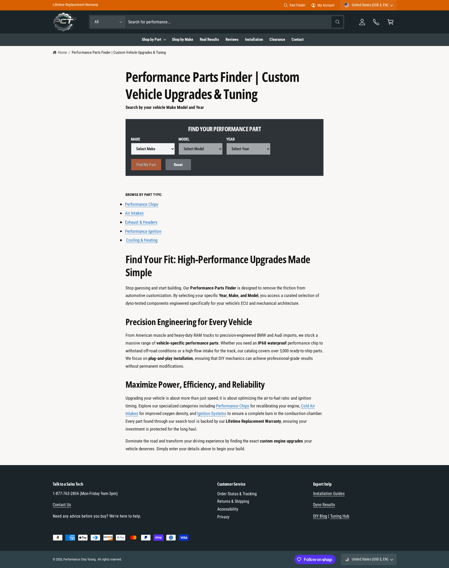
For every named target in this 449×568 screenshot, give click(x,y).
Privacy (223, 516)
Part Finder (297, 5)
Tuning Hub (339, 516)
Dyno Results (324, 504)
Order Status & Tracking (237, 493)
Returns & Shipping (233, 501)
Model (184, 139)
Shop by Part (151, 39)
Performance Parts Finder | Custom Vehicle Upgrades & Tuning (119, 52)
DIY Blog (320, 516)
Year (230, 139)
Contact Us (62, 504)
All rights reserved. (110, 559)
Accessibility (227, 509)
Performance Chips (232, 405)
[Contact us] (376, 22)
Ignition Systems (211, 413)
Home (62, 52)
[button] (390, 22)
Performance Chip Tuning (79, 559)
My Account (326, 5)
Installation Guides (329, 493)
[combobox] (235, 22)
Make (135, 139)
